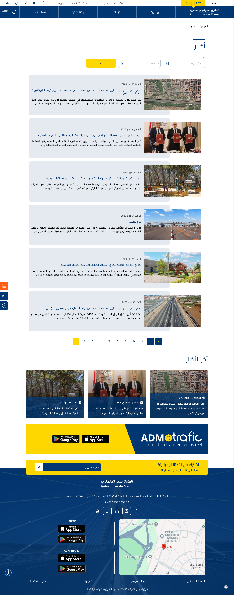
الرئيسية (204, 26)
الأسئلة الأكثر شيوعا (81, 3)
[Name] (8, 572)
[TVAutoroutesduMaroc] (7, 3)
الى (159, 57)
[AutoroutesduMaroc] (43, 3)
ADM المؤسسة (193, 3)
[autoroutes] (26, 3)
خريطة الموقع (138, 581)
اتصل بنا (89, 581)
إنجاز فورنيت (90, 589)
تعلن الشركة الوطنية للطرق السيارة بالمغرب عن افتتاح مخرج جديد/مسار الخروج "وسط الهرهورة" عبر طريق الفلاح (86, 91)
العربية (62, 3)
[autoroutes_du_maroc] (34, 3)
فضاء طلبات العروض (113, 3)
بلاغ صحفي (134, 221)
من (203, 57)
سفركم (213, 3)
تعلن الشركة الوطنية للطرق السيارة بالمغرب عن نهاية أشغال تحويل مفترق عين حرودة (92, 308)
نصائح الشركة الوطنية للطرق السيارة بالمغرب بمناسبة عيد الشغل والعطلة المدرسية (93, 178)
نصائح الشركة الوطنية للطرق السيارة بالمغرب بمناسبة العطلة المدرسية (101, 264)
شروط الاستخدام (37, 581)
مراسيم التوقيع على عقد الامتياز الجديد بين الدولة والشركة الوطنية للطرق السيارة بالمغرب (89, 135)
